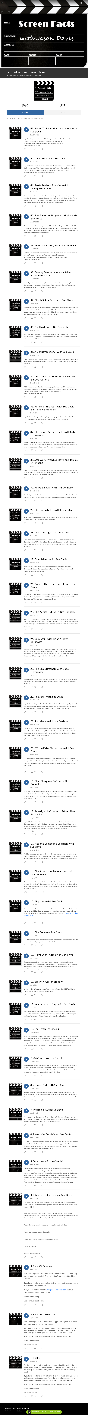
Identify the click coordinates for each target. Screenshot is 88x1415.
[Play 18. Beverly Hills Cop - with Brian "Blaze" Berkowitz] (26, 812)
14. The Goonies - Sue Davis (46, 932)
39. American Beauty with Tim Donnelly (53, 245)
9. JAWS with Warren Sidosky (47, 1057)
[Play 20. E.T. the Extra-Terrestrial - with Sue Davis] (26, 749)
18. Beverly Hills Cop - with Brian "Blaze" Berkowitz (53, 813)
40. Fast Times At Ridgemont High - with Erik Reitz (53, 217)
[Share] (42, 149)
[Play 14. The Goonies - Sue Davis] (26, 933)
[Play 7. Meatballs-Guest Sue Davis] (26, 1110)
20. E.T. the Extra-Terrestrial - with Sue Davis (52, 750)
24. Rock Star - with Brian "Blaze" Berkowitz (49, 640)
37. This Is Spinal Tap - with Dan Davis (51, 300)
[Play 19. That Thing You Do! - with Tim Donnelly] (26, 782)
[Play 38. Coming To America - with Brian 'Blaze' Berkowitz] (26, 273)
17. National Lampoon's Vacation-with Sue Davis (52, 845)
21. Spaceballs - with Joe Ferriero (49, 721)
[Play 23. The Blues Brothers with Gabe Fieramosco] (26, 670)
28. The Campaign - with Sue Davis (50, 532)
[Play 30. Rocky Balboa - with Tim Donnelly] (26, 488)
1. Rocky (35, 1357)
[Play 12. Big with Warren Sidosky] (26, 982)
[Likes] (25, 149)
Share (26, 112)
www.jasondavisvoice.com (56, 1290)
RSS (63, 112)
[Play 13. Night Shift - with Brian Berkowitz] (26, 955)
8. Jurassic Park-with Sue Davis (47, 1084)
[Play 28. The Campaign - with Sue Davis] (26, 533)
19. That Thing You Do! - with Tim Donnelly (49, 783)
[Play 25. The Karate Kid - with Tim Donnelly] (26, 613)
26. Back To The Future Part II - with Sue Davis (53, 586)
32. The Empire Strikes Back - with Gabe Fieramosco (53, 433)
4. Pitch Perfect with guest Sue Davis (51, 1194)
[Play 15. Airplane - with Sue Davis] (26, 902)
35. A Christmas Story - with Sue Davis (52, 351)
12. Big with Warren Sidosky (46, 981)
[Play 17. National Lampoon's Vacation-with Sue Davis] (26, 844)
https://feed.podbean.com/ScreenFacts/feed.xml (25, 75)
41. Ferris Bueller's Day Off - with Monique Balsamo (49, 187)
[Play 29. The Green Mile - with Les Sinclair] (26, 511)
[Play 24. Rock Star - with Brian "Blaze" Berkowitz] (26, 640)
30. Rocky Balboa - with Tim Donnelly (51, 487)
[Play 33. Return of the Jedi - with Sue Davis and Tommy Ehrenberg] (26, 407)
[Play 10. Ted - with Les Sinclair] (26, 1030)
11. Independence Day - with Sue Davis (52, 1004)
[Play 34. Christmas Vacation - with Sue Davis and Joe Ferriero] (26, 377)
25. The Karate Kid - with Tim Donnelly (52, 611)
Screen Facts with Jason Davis (26, 72)
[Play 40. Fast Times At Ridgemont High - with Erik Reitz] (26, 216)
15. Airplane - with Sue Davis (46, 901)
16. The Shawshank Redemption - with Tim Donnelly (52, 873)
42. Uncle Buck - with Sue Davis (48, 158)
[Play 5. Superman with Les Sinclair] (26, 1162)
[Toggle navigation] (85, 3)
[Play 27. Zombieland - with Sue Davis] (26, 560)
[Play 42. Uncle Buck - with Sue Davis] (26, 159)
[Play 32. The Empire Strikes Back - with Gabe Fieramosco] (26, 433)
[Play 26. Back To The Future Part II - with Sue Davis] (26, 585)
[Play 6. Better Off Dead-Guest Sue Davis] (26, 1135)
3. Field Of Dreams (41, 1266)
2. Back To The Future (42, 1314)
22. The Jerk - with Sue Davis (46, 696)
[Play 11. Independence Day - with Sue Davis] (26, 1005)
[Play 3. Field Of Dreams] (26, 1267)
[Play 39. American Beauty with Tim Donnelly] (26, 246)
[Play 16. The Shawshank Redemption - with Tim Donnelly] (26, 872)
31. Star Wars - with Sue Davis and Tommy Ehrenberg (54, 461)
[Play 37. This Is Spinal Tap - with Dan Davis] (26, 301)
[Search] (81, 3)
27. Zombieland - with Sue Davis (48, 559)
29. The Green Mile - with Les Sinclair (51, 509)
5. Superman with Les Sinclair (47, 1161)
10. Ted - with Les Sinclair (44, 1028)
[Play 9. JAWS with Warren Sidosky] (26, 1059)
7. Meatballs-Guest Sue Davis (46, 1109)
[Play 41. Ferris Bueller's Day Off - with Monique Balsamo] (26, 186)
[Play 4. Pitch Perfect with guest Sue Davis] (26, 1196)
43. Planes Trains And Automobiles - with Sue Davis (53, 130)
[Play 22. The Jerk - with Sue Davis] (26, 697)
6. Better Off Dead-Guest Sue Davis (50, 1134)
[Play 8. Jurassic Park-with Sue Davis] (26, 1086)
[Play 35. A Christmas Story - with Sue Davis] (26, 353)
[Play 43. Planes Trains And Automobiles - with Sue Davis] (26, 129)
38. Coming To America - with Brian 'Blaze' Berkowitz (50, 274)
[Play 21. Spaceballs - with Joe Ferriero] (26, 722)
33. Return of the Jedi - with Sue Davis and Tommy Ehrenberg (52, 408)
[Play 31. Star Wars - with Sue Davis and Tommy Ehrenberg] (26, 461)
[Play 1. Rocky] (26, 1359)
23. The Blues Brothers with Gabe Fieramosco (49, 670)
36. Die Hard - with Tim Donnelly (49, 327)
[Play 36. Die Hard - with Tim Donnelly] (26, 328)
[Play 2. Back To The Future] (26, 1315)
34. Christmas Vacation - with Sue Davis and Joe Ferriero (52, 378)
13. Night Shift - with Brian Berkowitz (52, 954)
